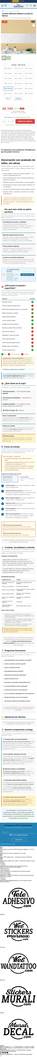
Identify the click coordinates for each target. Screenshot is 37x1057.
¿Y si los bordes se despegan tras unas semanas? (19, 693)
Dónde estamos (25, 871)
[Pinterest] (5, 1053)
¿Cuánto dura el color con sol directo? (15, 690)
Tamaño (19, 65)
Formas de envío (5, 866)
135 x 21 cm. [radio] (18, 78)
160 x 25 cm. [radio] (29, 83)
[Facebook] (3, 1053)
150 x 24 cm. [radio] (18, 83)
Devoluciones (24, 866)
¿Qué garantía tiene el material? (13, 671)
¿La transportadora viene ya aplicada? (15, 686)
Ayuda (30, 880)
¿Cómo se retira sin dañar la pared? (15, 664)
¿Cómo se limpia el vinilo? (12, 667)
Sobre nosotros (5, 870)
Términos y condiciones (7, 875)
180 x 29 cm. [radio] (18, 88)
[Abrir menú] (3, 6)
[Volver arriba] (1, 1056)
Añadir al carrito (25, 121)
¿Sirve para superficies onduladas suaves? (17, 701)
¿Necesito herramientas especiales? (15, 675)
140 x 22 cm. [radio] (29, 78)
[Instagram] (1, 1053)
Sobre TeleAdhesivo (6, 871)
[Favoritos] (27, 5)
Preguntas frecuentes (6, 867)
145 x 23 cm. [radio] (8, 83)
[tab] (4, 58)
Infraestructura (16, 871)
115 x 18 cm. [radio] (8, 73)
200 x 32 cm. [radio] (8, 93)
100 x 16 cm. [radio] (8, 68)
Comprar (3, 864)
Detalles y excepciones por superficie (14, 369)
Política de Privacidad (22, 835)
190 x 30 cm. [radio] (29, 88)
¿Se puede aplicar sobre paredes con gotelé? (18, 660)
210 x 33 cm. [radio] (18, 93)
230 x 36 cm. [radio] (8, 98)
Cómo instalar (17, 867)
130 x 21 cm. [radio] (8, 78)
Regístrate (19, 840)
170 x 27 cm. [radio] (8, 87)
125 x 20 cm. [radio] (29, 73)
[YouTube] (7, 1053)
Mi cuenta (24, 880)
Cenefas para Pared (14, 11)
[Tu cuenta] (31, 5)
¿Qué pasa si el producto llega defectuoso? (17, 682)
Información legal (6, 874)
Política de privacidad (20, 875)
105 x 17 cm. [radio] (18, 68)
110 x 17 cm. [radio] (29, 68)
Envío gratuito (8, 117)
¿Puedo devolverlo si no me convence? (16, 697)
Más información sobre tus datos (8, 844)
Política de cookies (5, 876)
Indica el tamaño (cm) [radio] (18, 98)
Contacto (3, 879)
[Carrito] (34, 5)
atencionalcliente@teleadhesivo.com (10, 880)
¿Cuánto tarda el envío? (11, 678)
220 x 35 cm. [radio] (29, 93)
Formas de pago (14, 866)
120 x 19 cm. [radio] (18, 73)
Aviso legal (30, 875)
